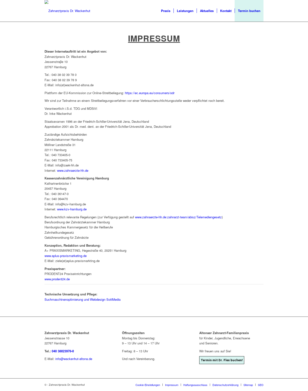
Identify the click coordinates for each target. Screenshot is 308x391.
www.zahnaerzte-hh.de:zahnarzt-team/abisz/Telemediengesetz (178, 217)
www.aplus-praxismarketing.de (66, 255)
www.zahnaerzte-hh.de (72, 170)
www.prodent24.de (57, 279)
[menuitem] (165, 11)
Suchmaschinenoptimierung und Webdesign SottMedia (83, 299)
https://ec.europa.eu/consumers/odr (149, 93)
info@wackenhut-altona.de (73, 358)
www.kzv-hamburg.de (72, 209)
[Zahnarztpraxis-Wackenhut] (67, 11)
